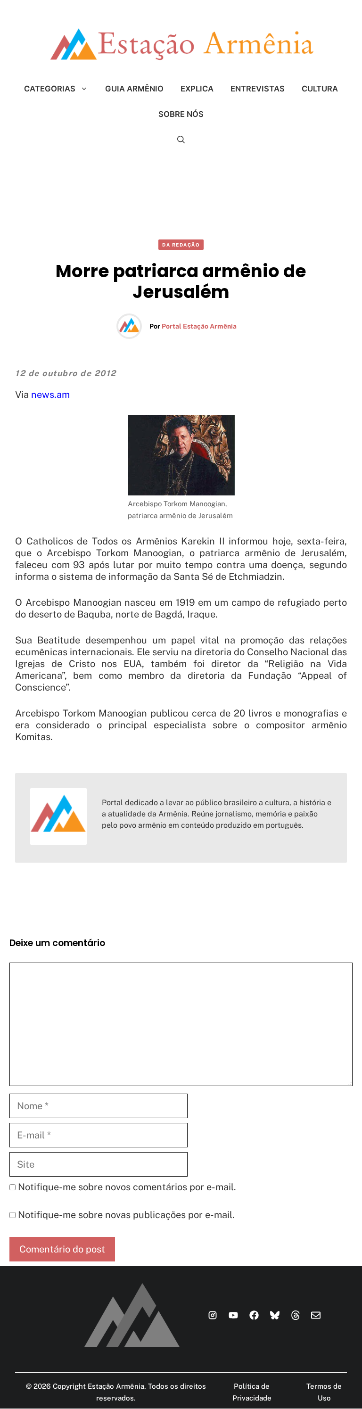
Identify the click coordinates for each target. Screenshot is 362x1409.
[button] (181, 139)
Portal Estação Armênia (199, 326)
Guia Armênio (134, 88)
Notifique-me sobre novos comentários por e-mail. (127, 1187)
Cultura (320, 88)
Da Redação (181, 244)
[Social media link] (212, 1315)
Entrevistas (257, 88)
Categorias (49, 88)
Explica (197, 88)
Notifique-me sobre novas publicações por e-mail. (126, 1214)
